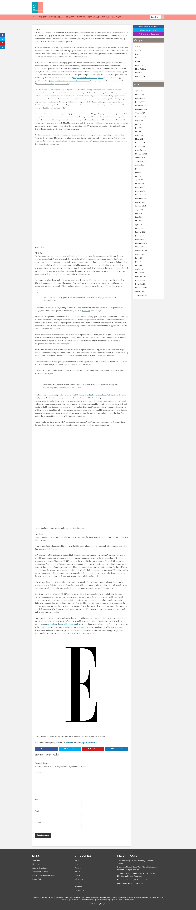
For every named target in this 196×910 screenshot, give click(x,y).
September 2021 (141, 206)
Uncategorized (140, 76)
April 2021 (139, 224)
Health (137, 61)
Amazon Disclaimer (39, 868)
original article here (88, 742)
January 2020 (140, 280)
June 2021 (138, 217)
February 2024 (140, 98)
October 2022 (140, 158)
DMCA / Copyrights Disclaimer (43, 875)
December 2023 (140, 106)
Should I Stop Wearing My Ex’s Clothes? (132, 880)
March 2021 (139, 228)
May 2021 (138, 221)
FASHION (43, 17)
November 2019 (141, 288)
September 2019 (141, 295)
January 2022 (140, 191)
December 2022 (140, 150)
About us (35, 864)
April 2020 (139, 269)
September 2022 (141, 161)
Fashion (138, 54)
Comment (39, 772)
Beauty (137, 47)
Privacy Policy (37, 879)
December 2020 (140, 239)
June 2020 (138, 262)
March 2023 (139, 139)
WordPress (94, 904)
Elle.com (69, 742)
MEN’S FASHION (56, 17)
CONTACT (116, 17)
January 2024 (140, 102)
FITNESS (105, 17)
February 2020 (140, 277)
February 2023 (140, 143)
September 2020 (141, 250)
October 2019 (140, 291)
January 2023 (140, 146)
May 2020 (138, 265)
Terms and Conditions (40, 872)
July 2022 (138, 169)
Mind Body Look (49, 897)
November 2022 (141, 154)
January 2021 (140, 236)
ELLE (62, 274)
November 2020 (141, 243)
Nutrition (138, 73)
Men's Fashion (140, 69)
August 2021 (139, 210)
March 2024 (139, 94)
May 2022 (138, 176)
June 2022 (138, 172)
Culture (39, 29)
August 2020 (139, 254)
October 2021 (140, 202)
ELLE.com (86, 310)
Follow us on (148, 26)
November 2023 (141, 109)
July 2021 (138, 213)
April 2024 (139, 91)
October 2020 (140, 247)
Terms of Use (121, 899)
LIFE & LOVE (93, 17)
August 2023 (139, 120)
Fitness (137, 58)
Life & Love (139, 65)
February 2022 (140, 187)
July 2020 (138, 258)
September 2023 (141, 117)
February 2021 (140, 232)
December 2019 (140, 284)
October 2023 (140, 113)
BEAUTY (70, 17)
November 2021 (141, 198)
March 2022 (139, 184)
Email (37, 811)
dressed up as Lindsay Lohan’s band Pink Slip (96, 395)
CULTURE (81, 17)
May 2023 (138, 131)
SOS (87, 609)
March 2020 (139, 273)
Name (38, 799)
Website (38, 822)
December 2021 (140, 195)
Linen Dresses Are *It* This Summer (130, 883)
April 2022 (139, 180)
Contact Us (36, 860)
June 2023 (138, 128)
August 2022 (139, 165)
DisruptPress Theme (105, 904)
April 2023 (139, 135)
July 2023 (138, 124)
